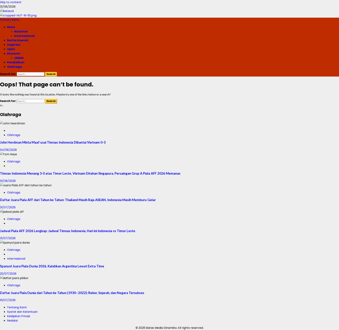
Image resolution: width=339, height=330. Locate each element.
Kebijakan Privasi (18, 316)
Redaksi (12, 321)
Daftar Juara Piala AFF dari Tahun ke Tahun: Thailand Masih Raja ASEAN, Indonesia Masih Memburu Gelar (78, 200)
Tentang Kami (16, 307)
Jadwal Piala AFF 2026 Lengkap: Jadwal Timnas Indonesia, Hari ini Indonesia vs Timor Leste (67, 231)
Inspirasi (13, 45)
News (11, 27)
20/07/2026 (8, 274)
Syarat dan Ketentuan (22, 312)
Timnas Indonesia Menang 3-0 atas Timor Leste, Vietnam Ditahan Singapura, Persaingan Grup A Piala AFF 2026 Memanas (90, 173)
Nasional (21, 31)
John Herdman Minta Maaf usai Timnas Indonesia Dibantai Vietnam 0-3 (53, 142)
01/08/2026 (8, 181)
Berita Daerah (17, 40)
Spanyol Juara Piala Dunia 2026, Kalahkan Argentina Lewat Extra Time (52, 266)
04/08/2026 (8, 150)
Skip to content (10, 2)
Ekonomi (13, 54)
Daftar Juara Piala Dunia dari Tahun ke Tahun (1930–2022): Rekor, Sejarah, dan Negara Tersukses (72, 293)
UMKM (18, 58)
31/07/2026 (8, 207)
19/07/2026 (8, 300)
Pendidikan (15, 62)
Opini (11, 49)
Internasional (24, 36)
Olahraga (14, 67)
